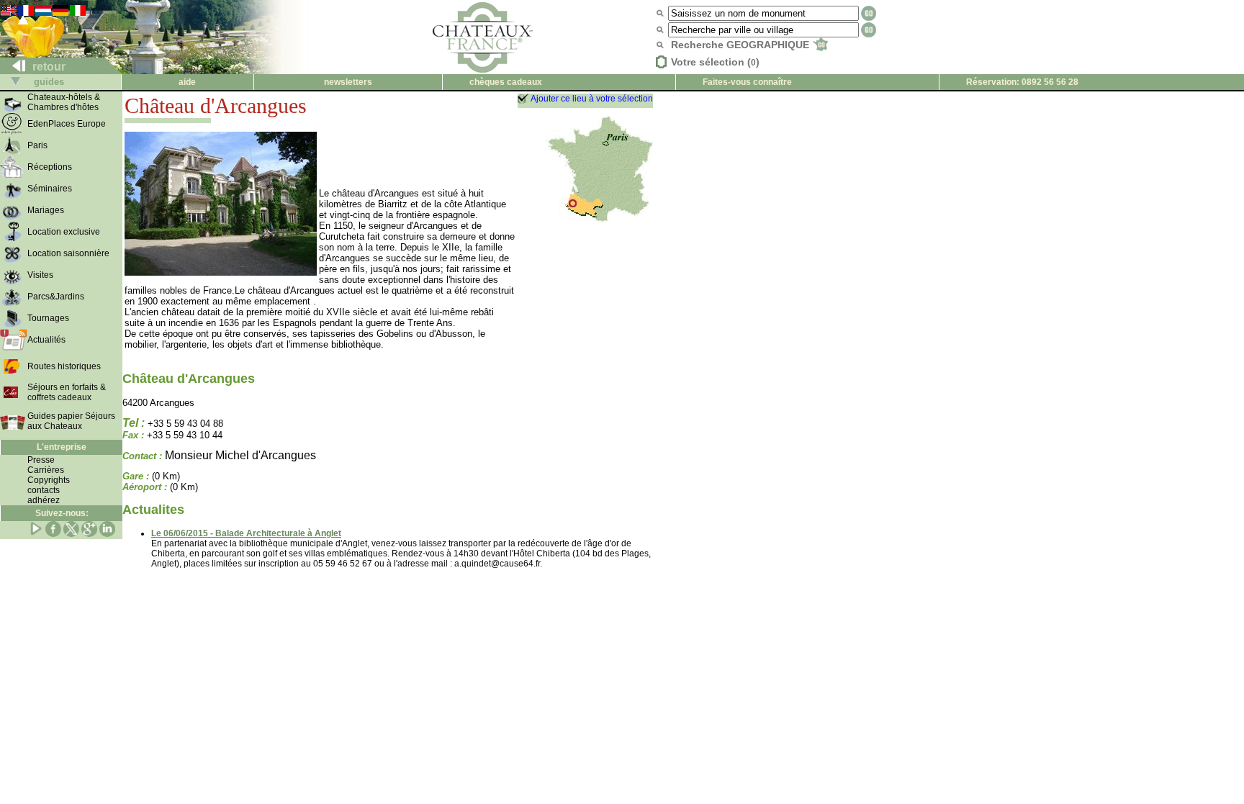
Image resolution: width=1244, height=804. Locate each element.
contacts (43, 490)
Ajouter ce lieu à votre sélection (592, 99)
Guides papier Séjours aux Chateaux (71, 421)
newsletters (348, 82)
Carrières (45, 470)
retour (48, 66)
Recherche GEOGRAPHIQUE (741, 44)
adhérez (43, 500)
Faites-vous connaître (747, 82)
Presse (41, 460)
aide (187, 82)
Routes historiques (64, 366)
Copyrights (48, 480)
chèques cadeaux (505, 82)
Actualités (46, 340)
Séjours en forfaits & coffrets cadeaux (66, 392)
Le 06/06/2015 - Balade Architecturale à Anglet (246, 533)
